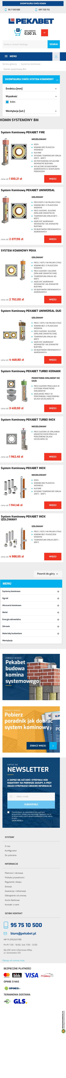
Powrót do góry (48, 574)
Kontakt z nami (12, 904)
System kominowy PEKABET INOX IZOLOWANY (23, 518)
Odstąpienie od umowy (15, 895)
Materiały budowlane (12, 633)
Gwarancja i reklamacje (15, 891)
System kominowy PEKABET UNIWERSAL (28, 190)
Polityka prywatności (14, 877)
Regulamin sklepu (13, 882)
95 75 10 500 (26, 925)
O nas (7, 846)
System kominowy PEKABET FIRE (23, 132)
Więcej (52, 178)
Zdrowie (6, 626)
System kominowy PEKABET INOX (23, 468)
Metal (5, 612)
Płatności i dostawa (14, 873)
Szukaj (54, 44)
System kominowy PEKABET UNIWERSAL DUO (31, 311)
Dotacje (8, 886)
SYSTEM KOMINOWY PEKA (18, 250)
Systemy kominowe (11, 591)
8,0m (12, 101)
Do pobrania (10, 855)
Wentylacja (7, 640)
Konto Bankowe (12, 900)
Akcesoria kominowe (11, 605)
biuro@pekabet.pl (23, 933)
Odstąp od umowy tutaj (13, 960)
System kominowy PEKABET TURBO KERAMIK (31, 371)
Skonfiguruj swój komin (33, 3)
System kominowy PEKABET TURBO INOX (28, 419)
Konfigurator (11, 850)
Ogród (5, 598)
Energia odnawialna (11, 619)
